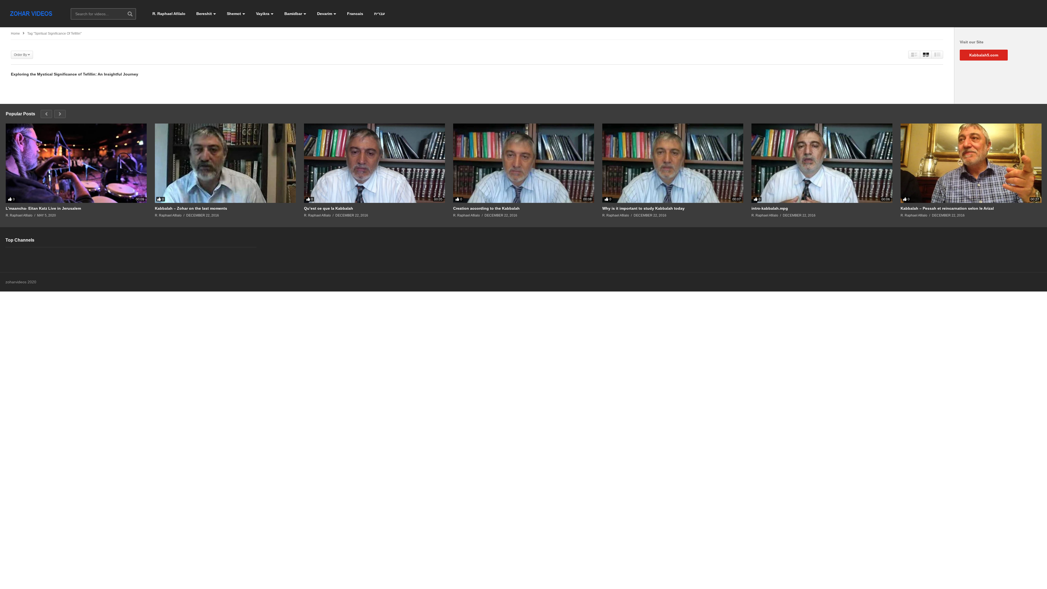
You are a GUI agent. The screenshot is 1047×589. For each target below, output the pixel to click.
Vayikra (262, 13)
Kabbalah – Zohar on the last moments (191, 208)
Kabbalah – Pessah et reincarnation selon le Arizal (947, 208)
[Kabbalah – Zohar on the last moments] (225, 163)
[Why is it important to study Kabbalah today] (672, 163)
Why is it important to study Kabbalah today (643, 208)
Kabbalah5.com (983, 55)
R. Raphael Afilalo (168, 13)
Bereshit (204, 13)
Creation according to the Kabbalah (486, 208)
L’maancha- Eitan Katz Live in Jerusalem (43, 208)
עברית (379, 13)
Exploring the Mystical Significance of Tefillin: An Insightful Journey (74, 74)
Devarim (324, 13)
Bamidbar (293, 13)
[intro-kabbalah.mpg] (821, 163)
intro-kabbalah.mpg (769, 208)
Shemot (234, 13)
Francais (355, 13)
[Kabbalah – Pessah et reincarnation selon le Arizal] (971, 163)
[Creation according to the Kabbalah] (523, 163)
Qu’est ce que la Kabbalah (328, 208)
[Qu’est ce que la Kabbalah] (374, 163)
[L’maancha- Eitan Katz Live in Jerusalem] (76, 163)
